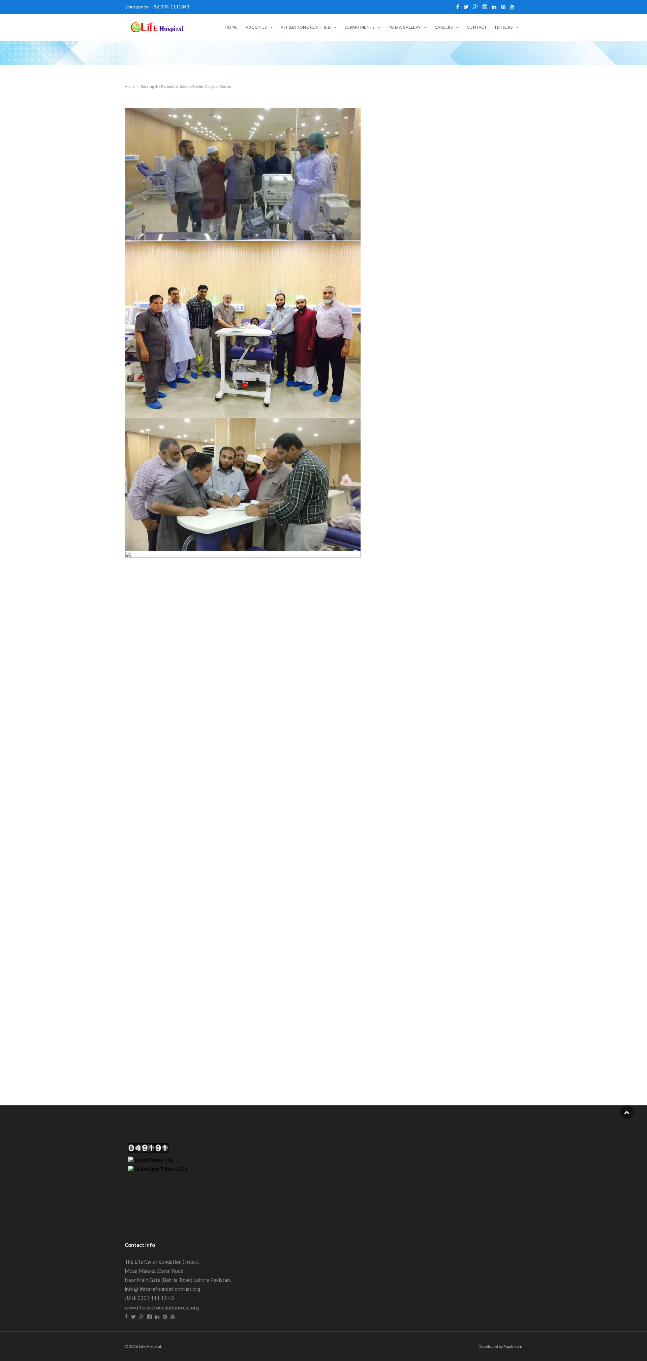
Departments (360, 27)
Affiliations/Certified (306, 27)
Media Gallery (405, 27)
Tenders (503, 27)
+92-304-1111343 (170, 6)
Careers (444, 27)
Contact (477, 27)
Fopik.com (512, 1346)
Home (231, 27)
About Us (256, 27)
